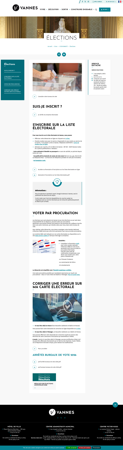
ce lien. (67, 138)
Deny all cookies (85, 447)
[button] (82, 1)
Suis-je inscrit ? (9, 70)
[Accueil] (25, 7)
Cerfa (77, 243)
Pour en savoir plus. (74, 274)
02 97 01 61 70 (98, 77)
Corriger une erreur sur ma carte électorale (12, 90)
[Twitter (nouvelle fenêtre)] (85, 2)
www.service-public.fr (42, 235)
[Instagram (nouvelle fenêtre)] (88, 2)
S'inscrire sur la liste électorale (11, 77)
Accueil (50, 46)
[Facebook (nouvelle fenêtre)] (82, 2)
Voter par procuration (12, 84)
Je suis (105, 9)
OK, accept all (72, 447)
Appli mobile (98, 1)
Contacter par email (100, 78)
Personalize (96, 447)
